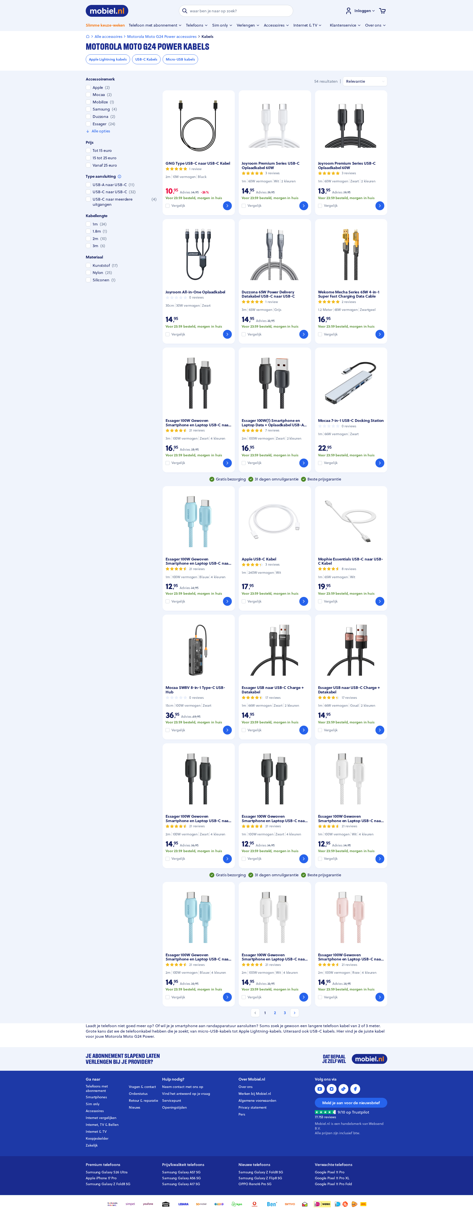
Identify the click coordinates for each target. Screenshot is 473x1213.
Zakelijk (92, 1145)
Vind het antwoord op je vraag (186, 1093)
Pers (241, 1114)
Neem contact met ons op (182, 1086)
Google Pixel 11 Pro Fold (333, 1183)
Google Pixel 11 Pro (329, 1172)
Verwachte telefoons (333, 1164)
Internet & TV (96, 1131)
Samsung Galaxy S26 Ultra (107, 1172)
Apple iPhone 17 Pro (101, 1178)
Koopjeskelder (97, 1138)
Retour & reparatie (143, 1100)
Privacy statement (252, 1107)
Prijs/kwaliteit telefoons (183, 1164)
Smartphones (96, 1097)
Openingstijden (174, 1107)
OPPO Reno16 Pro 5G (254, 1183)
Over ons (245, 1086)
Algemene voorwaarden (257, 1100)
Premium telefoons (103, 1164)
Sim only (93, 1103)
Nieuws (134, 1107)
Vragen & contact (142, 1086)
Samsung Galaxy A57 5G (181, 1172)
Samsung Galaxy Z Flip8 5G (260, 1178)
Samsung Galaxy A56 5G (181, 1178)
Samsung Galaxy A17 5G (181, 1183)
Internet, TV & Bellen (102, 1124)
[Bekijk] (227, 205)
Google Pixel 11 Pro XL (332, 1178)
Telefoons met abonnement (97, 1088)
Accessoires (95, 1110)
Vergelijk (178, 205)
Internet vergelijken (101, 1117)
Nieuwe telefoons (254, 1164)
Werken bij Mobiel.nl (254, 1093)
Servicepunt (171, 1100)
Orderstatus (138, 1093)
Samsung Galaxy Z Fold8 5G (108, 1183)
